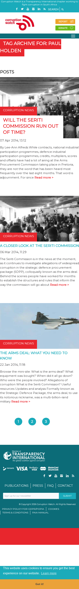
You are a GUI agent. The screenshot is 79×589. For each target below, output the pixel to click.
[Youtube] (28, 9)
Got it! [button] (39, 584)
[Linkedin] (39, 9)
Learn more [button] (49, 573)
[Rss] (44, 9)
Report (63, 21)
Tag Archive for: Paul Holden (30, 47)
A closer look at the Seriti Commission (39, 246)
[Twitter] (22, 9)
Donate (62, 28)
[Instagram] (33, 9)
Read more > (44, 177)
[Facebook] (17, 9)
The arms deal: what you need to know (33, 355)
